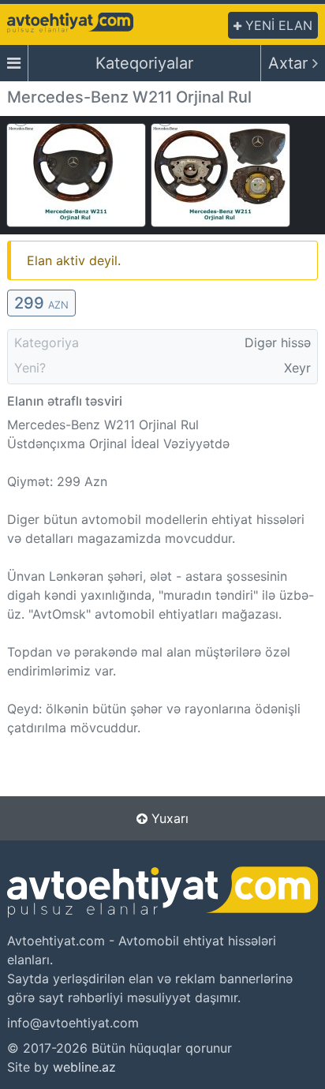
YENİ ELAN (276, 25)
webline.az (84, 1067)
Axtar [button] (290, 63)
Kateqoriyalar (144, 63)
